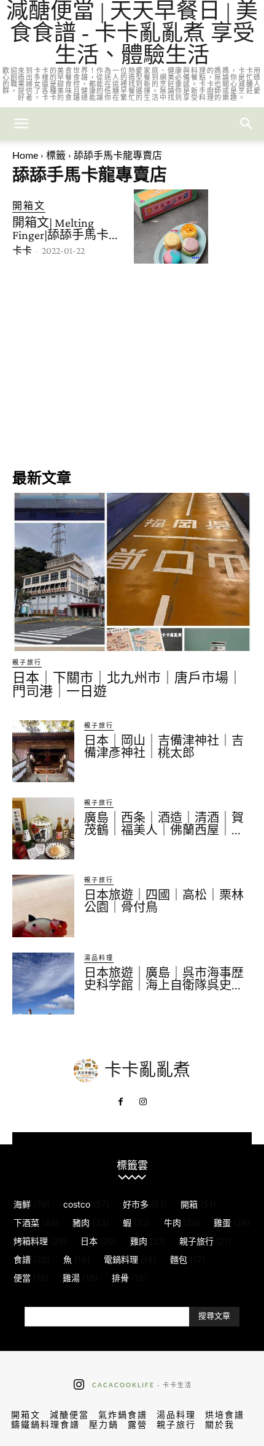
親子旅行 (27, 662)
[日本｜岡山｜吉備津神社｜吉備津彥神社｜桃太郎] (43, 751)
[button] (247, 123)
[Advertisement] (132, 364)
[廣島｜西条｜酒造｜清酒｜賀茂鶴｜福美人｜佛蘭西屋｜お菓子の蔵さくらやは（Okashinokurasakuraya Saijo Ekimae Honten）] (43, 828)
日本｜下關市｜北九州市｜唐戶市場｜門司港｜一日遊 (127, 684)
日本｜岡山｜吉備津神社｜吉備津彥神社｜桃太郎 (164, 746)
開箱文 (28, 205)
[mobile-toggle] (21, 123)
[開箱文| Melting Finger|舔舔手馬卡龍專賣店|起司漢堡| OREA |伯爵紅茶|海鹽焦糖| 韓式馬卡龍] (171, 226)
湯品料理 (99, 957)
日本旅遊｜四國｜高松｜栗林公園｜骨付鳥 (164, 901)
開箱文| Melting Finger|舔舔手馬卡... (65, 229)
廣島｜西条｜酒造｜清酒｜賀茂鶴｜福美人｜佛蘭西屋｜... (164, 824)
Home (25, 155)
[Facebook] (121, 1102)
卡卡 (22, 250)
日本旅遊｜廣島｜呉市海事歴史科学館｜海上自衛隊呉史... (164, 979)
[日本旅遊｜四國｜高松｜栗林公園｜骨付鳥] (43, 906)
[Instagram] (143, 1102)
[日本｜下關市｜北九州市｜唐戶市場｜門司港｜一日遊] (132, 571)
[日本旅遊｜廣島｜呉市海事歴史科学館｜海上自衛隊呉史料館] (43, 983)
